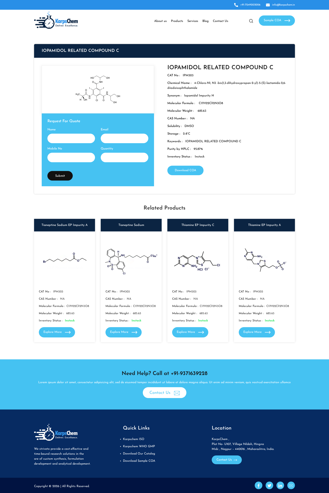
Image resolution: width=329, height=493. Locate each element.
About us (160, 21)
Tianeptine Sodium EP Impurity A (65, 225)
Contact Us (220, 21)
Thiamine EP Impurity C (197, 225)
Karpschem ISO (133, 439)
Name (51, 129)
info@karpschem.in (283, 4)
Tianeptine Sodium (131, 225)
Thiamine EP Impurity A (264, 225)
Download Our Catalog (139, 453)
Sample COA (273, 20)
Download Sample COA (139, 460)
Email (104, 129)
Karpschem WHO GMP (139, 446)
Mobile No (54, 148)
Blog (205, 21)
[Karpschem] (56, 20)
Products (177, 21)
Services (192, 21)
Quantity (107, 148)
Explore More (53, 332)
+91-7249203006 (250, 4)
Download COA (185, 170)
